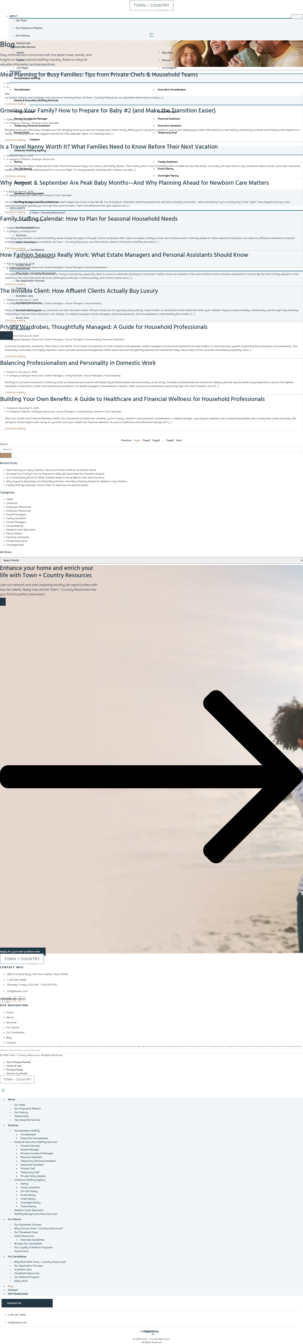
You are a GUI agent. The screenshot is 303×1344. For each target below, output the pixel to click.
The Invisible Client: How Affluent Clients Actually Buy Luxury (79, 291)
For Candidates (17, 1256)
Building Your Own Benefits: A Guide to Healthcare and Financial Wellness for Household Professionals (132, 399)
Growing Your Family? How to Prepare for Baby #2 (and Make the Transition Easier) (108, 111)
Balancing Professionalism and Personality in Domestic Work (78, 363)
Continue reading (15, 104)
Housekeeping (93, 303)
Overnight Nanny (168, 175)
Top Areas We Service (22, 47)
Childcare (25, 123)
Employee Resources (31, 267)
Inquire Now (21, 1251)
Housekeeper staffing (27, 78)
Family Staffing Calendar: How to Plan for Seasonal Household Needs (89, 219)
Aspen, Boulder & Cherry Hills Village (21, 1050)
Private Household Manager (31, 118)
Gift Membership (18, 1293)
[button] (151, 777)
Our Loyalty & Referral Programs (33, 1247)
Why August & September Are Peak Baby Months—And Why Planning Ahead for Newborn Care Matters (134, 183)
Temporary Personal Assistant (32, 125)
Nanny (18, 161)
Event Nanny (166, 168)
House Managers (74, 267)
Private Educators (16, 541)
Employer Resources (43, 159)
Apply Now (20, 1280)
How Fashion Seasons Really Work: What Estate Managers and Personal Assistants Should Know (124, 255)
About (13, 16)
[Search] (5, 455)
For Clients (17, 208)
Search (4, 444)
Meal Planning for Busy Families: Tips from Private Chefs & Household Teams (51, 470)
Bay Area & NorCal (19, 1046)
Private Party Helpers (27, 139)
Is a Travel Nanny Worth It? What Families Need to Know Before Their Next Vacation (109, 147)
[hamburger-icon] (297, 16)
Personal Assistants (96, 267)
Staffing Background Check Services (35, 1214)
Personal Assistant (169, 118)
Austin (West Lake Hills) (291, 1046)
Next (179, 440)
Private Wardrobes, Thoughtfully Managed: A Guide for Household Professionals (104, 327)
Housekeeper (22, 89)
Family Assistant (168, 161)
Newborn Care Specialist (45, 123)
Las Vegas (37, 1050)
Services (13, 1125)
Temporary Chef (167, 132)
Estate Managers (54, 267)
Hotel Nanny (22, 175)
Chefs (9, 499)
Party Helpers (14, 533)
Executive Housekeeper (172, 89)
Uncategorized (28, 231)
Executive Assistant (169, 125)
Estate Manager (167, 111)
